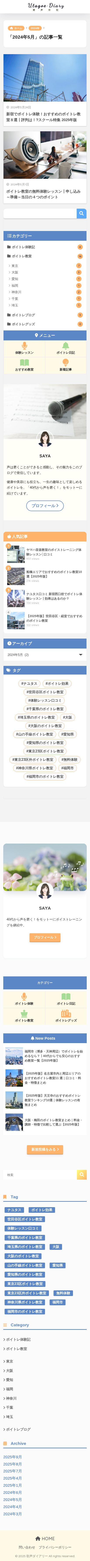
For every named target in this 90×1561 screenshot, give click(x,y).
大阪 (46, 272)
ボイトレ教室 (46, 256)
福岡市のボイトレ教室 (46, 776)
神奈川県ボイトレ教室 (35, 768)
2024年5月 (12, 1500)
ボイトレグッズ (46, 324)
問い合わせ (27, 1547)
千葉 (45, 299)
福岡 (45, 285)
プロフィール (43, 506)
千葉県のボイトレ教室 (46, 709)
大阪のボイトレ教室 (46, 726)
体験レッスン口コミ (46, 700)
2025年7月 (12, 1471)
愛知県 (68, 734)
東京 (45, 266)
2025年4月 (12, 1478)
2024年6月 (12, 1492)
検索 (82, 213)
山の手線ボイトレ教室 (35, 734)
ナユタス (30, 683)
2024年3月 (12, 1514)
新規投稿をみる (43, 1149)
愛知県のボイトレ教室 (46, 743)
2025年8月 (12, 1464)
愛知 (45, 279)
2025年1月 (12, 1485)
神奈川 (46, 292)
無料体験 (71, 759)
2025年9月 (12, 1457)
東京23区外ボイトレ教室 (33, 759)
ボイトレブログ (46, 315)
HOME (47, 1538)
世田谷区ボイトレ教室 (46, 692)
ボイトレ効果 (58, 683)
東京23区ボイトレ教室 (46, 751)
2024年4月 (12, 1507)
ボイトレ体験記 (46, 247)
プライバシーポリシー (55, 1547)
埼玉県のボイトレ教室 (37, 717)
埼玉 (45, 305)
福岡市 (68, 768)
